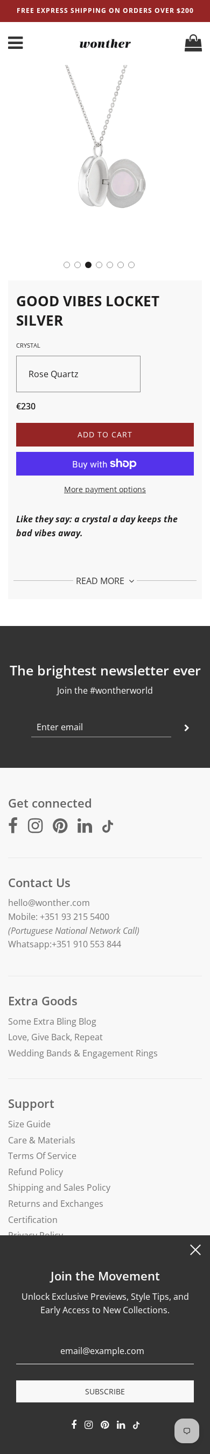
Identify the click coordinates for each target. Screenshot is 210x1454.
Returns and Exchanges (55, 1204)
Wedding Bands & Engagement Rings (83, 1053)
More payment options (105, 489)
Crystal (28, 345)
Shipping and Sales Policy (59, 1187)
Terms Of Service (42, 1156)
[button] (67, 265)
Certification (33, 1220)
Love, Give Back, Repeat (55, 1037)
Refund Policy (35, 1172)
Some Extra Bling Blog (52, 1021)
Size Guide (29, 1124)
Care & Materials (41, 1140)
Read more (101, 581)
